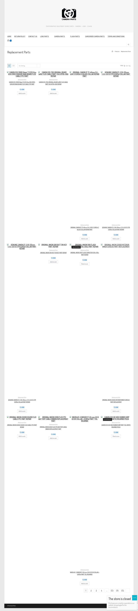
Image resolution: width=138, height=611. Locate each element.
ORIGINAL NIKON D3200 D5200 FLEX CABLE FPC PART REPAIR (22, 426)
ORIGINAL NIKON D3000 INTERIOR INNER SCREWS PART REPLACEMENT (116, 401)
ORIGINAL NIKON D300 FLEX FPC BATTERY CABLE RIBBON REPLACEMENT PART (53, 428)
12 (124, 65)
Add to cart (22, 93)
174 (117, 590)
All (130, 65)
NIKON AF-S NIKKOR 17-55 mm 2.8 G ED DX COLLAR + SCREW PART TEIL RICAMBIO (84, 573)
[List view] (13, 65)
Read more (84, 264)
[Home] (112, 51)
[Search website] (128, 45)
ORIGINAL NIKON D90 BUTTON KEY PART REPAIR (53, 253)
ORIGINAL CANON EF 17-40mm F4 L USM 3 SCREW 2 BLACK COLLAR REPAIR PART (85, 228)
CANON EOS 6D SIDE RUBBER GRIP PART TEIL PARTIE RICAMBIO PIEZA (116, 426)
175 (122, 590)
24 (126, 65)
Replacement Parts (126, 51)
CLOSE (134, 597)
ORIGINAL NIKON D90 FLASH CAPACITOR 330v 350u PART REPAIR (84, 254)
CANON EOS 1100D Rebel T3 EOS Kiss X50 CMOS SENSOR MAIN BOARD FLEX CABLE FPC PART (22, 83)
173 (112, 590)
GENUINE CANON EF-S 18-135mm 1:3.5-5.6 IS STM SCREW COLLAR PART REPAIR (116, 228)
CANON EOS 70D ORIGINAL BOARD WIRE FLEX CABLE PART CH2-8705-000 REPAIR (53, 83)
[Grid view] (9, 65)
